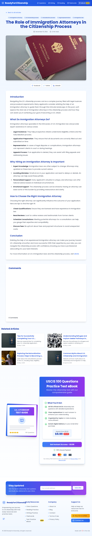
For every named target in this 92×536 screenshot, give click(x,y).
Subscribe (78, 488)
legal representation (64, 17)
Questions (42, 3)
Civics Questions (32, 506)
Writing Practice (32, 513)
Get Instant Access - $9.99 (62, 444)
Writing (52, 3)
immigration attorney (16, 17)
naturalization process (48, 17)
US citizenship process (32, 17)
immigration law (78, 17)
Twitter (47, 86)
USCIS (76, 254)
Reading (62, 3)
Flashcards (73, 3)
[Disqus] (46, 294)
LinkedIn (57, 86)
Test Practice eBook (34, 520)
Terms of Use (61, 460)
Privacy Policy (74, 459)
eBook (85, 3)
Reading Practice (32, 510)
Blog (50, 510)
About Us (52, 506)
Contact (52, 513)
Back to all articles (14, 12)
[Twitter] (3, 518)
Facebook (37, 86)
